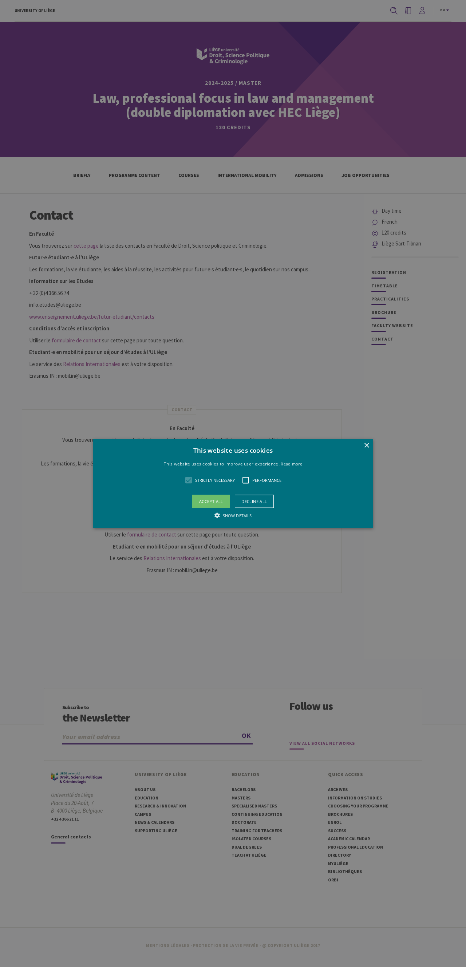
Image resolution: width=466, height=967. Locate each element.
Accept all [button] (211, 501)
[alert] (233, 483)
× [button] (366, 445)
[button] (233, 483)
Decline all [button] (254, 501)
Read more (291, 463)
